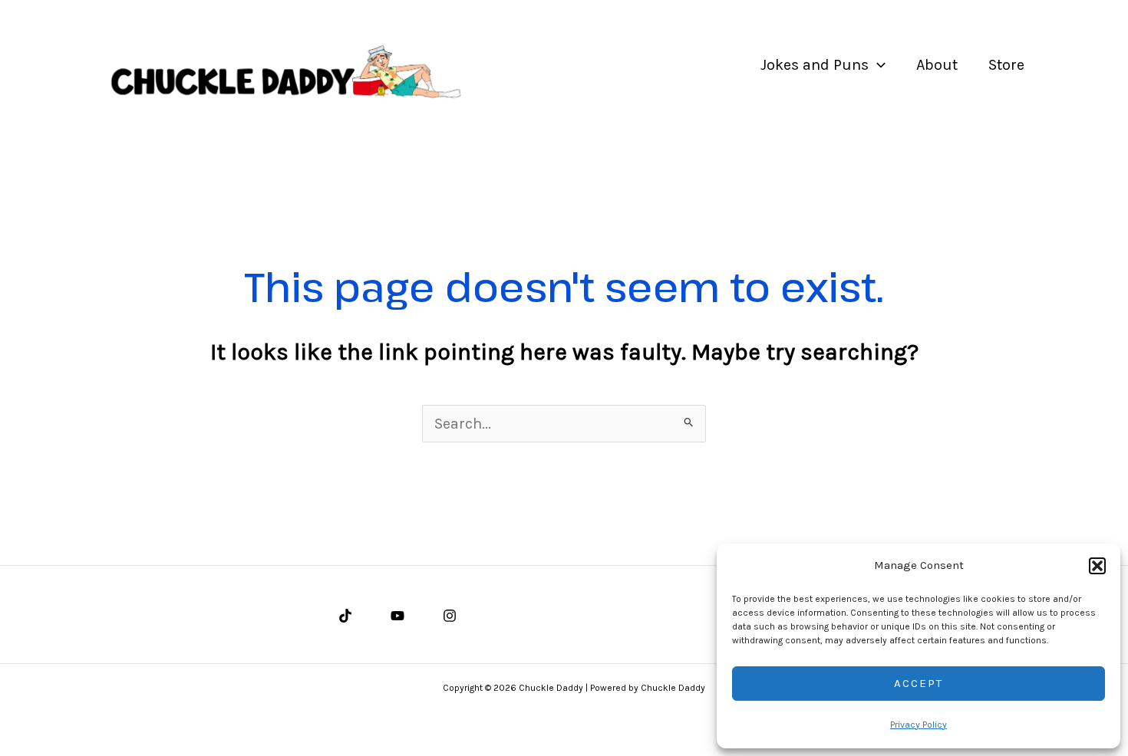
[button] (1097, 566)
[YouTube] (397, 616)
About (937, 65)
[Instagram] (450, 616)
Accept (918, 683)
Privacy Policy (918, 724)
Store (1006, 65)
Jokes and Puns (814, 65)
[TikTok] (345, 616)
